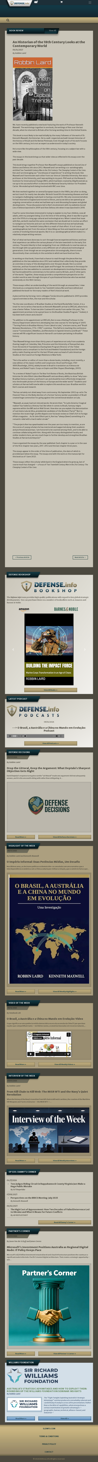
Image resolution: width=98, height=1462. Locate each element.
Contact (49, 1452)
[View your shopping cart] (61, 2)
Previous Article (23, 557)
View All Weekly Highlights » (65, 991)
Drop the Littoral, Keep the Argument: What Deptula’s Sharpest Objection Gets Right (48, 769)
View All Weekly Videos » (64, 1064)
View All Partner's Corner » (64, 1354)
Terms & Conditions (49, 1436)
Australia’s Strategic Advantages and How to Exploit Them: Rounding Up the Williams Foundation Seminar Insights (47, 1390)
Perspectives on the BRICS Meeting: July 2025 (34, 1198)
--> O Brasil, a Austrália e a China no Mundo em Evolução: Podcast (49, 729)
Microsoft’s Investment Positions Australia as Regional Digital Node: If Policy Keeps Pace (47, 1248)
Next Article (79, 557)
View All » (65, 1418)
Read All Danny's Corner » (65, 1222)
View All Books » (51, 690)
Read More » (20, 837)
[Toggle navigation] (90, 2)
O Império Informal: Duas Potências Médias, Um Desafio (43, 861)
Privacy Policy (49, 1444)
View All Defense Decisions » (65, 837)
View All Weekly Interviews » (65, 1160)
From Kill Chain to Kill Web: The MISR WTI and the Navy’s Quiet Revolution (47, 1093)
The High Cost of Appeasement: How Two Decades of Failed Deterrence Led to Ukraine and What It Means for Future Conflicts (50, 1210)
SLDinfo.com (49, 1428)
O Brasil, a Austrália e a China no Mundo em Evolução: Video (45, 1018)
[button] (13, 649)
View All (52, 30)
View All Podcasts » (50, 743)
